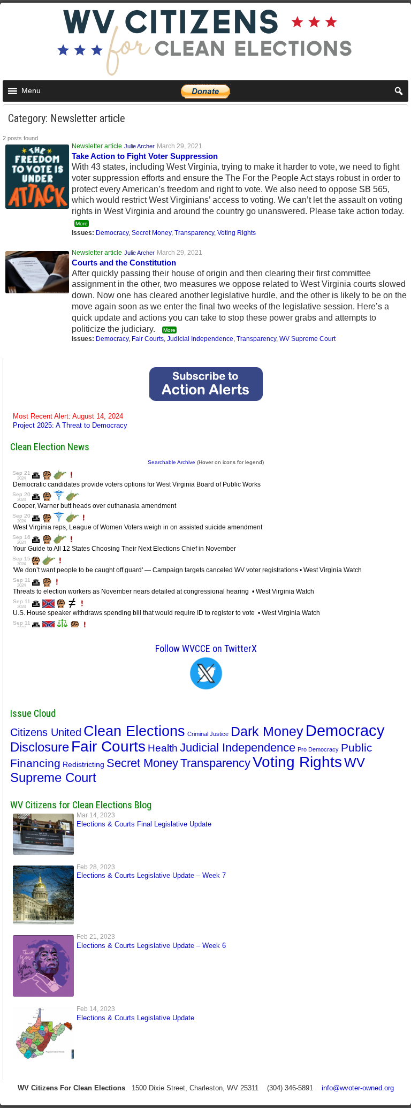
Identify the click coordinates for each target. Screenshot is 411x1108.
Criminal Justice (208, 734)
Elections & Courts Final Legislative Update (144, 824)
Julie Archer (139, 146)
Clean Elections (134, 731)
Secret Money (151, 233)
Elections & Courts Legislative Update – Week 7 (151, 875)
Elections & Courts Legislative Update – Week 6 (151, 946)
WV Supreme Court (307, 339)
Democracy (112, 233)
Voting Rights (236, 233)
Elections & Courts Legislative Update (135, 1018)
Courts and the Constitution (124, 262)
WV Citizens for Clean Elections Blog (80, 804)
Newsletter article (97, 146)
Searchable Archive (171, 462)
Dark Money (267, 731)
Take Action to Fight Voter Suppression (145, 156)
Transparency (194, 233)
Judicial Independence (200, 339)
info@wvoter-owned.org (358, 1088)
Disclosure (39, 747)
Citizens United (45, 732)
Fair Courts (148, 339)
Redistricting (83, 764)
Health (163, 748)
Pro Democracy (318, 749)
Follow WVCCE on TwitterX (206, 648)
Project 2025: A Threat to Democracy (70, 420)
